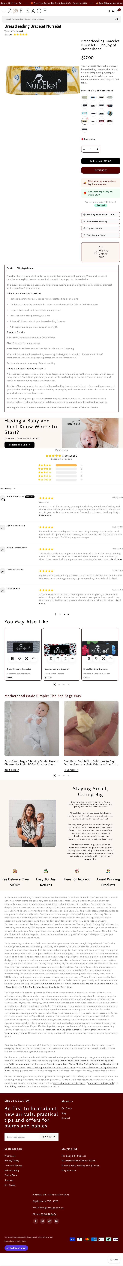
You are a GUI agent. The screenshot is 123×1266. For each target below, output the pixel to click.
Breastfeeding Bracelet (19, 669)
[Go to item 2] (59, 684)
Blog (64, 1113)
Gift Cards (9, 1185)
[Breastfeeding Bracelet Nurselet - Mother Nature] (61, 646)
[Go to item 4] (68, 684)
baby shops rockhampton (74, 1060)
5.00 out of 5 (69, 455)
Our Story (67, 1108)
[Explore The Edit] (61, 431)
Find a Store (11, 1175)
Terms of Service (13, 1165)
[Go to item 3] (64, 684)
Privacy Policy (12, 1160)
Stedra (24, 1241)
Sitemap (9, 1180)
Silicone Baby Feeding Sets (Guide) (80, 1165)
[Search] (117, 19)
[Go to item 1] (54, 684)
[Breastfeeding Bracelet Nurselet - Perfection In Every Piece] (100, 646)
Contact (66, 1118)
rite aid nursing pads (102, 1060)
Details (10, 268)
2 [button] (60, 614)
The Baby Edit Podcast (74, 1155)
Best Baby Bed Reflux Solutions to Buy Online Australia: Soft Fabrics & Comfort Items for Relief (90, 764)
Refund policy (11, 1170)
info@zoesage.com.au (52, 1207)
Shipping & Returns (25, 268)
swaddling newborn (15, 1086)
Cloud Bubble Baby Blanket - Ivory (52, 983)
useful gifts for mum (95, 1029)
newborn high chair (15, 1033)
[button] (21, 34)
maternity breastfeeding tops (69, 1083)
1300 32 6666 (49, 1214)
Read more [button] (45, 515)
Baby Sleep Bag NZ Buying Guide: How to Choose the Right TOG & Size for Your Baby (31, 764)
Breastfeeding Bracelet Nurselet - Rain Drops (51, 1067)
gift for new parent (20, 1064)
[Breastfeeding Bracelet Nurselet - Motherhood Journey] (23, 646)
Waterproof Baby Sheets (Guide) (79, 1160)
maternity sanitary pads (101, 1083)
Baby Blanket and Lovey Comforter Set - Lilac (47, 987)
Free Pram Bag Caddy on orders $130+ (98, 193)
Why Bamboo (69, 1170)
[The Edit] (108, 11)
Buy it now (100, 170)
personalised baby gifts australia (63, 1029)
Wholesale (10, 1155)
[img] (46, 498)
